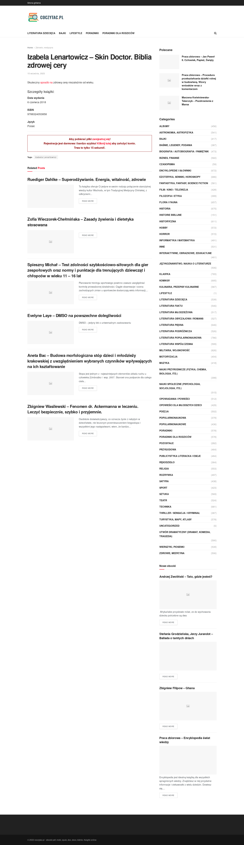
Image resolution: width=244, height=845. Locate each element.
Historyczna (167, 221)
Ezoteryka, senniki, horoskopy (179, 176)
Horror (164, 234)
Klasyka (164, 274)
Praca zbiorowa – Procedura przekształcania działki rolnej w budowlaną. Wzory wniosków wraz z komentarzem (199, 82)
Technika (165, 506)
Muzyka (164, 363)
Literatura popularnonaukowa (180, 337)
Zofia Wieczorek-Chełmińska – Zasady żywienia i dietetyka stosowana (80, 221)
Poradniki (92, 33)
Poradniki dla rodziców (118, 33)
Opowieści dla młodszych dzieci (180, 405)
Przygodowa (167, 449)
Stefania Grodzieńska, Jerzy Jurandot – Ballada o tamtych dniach (186, 636)
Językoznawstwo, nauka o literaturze (185, 263)
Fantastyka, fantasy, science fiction (183, 183)
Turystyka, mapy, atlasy (175, 519)
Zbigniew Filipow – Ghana (177, 688)
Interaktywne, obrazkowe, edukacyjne (185, 253)
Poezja (164, 411)
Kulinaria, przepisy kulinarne (179, 286)
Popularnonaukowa (172, 417)
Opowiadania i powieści (174, 398)
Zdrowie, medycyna (44, 47)
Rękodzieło (167, 462)
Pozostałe (166, 443)
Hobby (163, 227)
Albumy (164, 126)
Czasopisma (167, 164)
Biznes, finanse (169, 157)
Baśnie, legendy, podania (175, 145)
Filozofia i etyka (170, 196)
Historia (164, 208)
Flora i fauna (168, 202)
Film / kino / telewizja (173, 189)
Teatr (163, 500)
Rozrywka (166, 474)
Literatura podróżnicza (175, 331)
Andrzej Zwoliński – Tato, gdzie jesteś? (185, 576)
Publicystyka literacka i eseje (180, 456)
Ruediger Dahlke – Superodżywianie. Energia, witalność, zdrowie (86, 179)
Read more (88, 201)
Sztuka (164, 494)
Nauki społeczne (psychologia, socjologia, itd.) (180, 386)
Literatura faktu (171, 305)
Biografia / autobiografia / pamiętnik (184, 151)
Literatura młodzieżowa (176, 312)
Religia (164, 468)
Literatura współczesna (176, 344)
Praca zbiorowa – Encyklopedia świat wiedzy (184, 740)
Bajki (62, 33)
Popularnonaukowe (172, 424)
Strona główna (34, 2)
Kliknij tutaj (104, 143)
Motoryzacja (168, 356)
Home (30, 47)
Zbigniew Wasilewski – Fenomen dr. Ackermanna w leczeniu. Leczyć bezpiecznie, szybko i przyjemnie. (82, 409)
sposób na (46, 82)
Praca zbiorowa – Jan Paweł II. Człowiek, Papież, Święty (198, 58)
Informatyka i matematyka (177, 240)
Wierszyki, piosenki (171, 546)
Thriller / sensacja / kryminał (179, 513)
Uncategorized (169, 525)
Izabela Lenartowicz (45, 157)
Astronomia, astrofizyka (176, 132)
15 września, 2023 (36, 73)
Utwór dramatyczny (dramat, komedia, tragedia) (184, 534)
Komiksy (164, 280)
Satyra (164, 481)
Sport (163, 487)
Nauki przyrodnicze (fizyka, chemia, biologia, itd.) (183, 371)
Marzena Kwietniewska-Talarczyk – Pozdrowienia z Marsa (197, 101)
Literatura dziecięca (41, 33)
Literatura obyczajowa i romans (181, 318)
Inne (162, 246)
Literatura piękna (171, 324)
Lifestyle (76, 33)
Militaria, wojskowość (174, 350)
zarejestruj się (101, 139)
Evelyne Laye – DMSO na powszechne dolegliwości (74, 315)
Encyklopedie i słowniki (175, 170)
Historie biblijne (170, 214)
